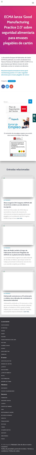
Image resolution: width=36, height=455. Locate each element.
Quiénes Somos (5, 345)
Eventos (3, 418)
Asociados (4, 388)
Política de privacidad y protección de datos (13, 449)
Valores (3, 336)
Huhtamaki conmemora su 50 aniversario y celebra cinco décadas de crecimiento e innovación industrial (18, 298)
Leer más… (20, 218)
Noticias (3, 424)
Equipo (3, 348)
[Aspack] (2, 1)
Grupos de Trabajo (6, 406)
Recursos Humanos (6, 415)
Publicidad (14, 444)
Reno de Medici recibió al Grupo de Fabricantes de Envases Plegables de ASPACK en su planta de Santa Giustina (17, 252)
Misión (3, 330)
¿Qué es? (3, 366)
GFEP (2, 409)
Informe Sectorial (6, 381)
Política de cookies (14, 451)
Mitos (3, 375)
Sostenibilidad (5, 378)
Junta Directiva (5, 351)
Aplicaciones (4, 369)
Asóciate (3, 432)
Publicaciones (5, 421)
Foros (3, 438)
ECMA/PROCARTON (5, 430)
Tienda (3, 427)
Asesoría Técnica (6, 400)
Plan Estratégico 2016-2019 (8, 339)
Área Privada (4, 435)
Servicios (3, 354)
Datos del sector (6, 361)
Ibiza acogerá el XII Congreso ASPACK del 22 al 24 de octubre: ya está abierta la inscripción (18, 205)
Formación (4, 397)
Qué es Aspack (5, 325)
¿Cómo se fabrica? (6, 372)
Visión (3, 333)
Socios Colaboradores (7, 391)
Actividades (12, 81)
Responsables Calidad (7, 412)
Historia (3, 342)
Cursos (3, 403)
